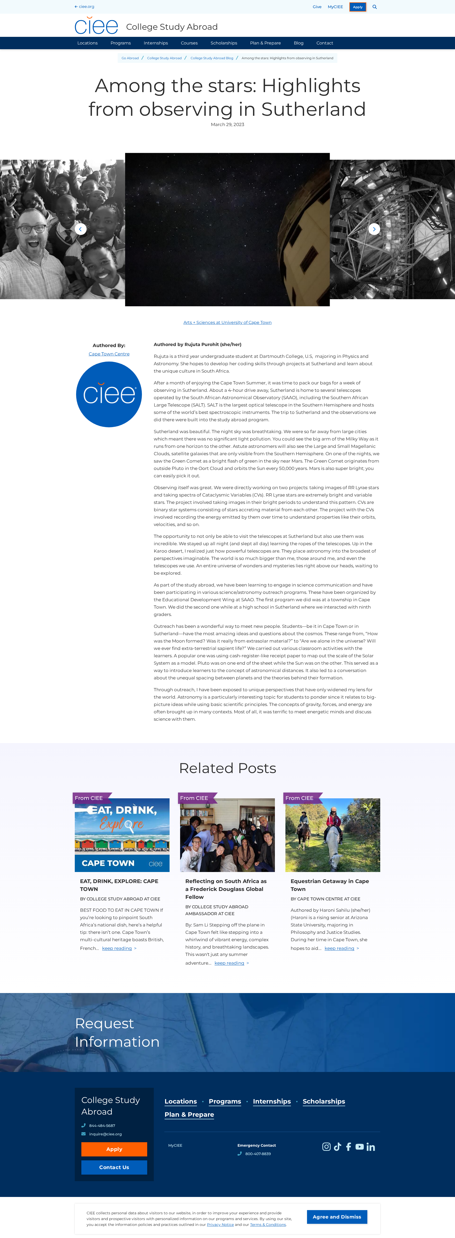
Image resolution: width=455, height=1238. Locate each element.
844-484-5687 (102, 1125)
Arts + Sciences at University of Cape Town (228, 322)
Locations (87, 43)
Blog (299, 43)
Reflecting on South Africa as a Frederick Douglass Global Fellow (226, 889)
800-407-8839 (258, 1153)
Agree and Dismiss (337, 1217)
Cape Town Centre (109, 354)
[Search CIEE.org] (374, 7)
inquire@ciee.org (105, 1134)
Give (317, 6)
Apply (358, 7)
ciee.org (86, 6)
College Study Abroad (164, 58)
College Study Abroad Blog (212, 58)
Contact (324, 43)
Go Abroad (130, 58)
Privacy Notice (220, 1224)
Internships (156, 43)
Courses (189, 43)
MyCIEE (335, 6)
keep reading (117, 948)
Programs (121, 43)
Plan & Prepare (265, 43)
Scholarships (224, 43)
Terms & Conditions (268, 1224)
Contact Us (114, 1167)
